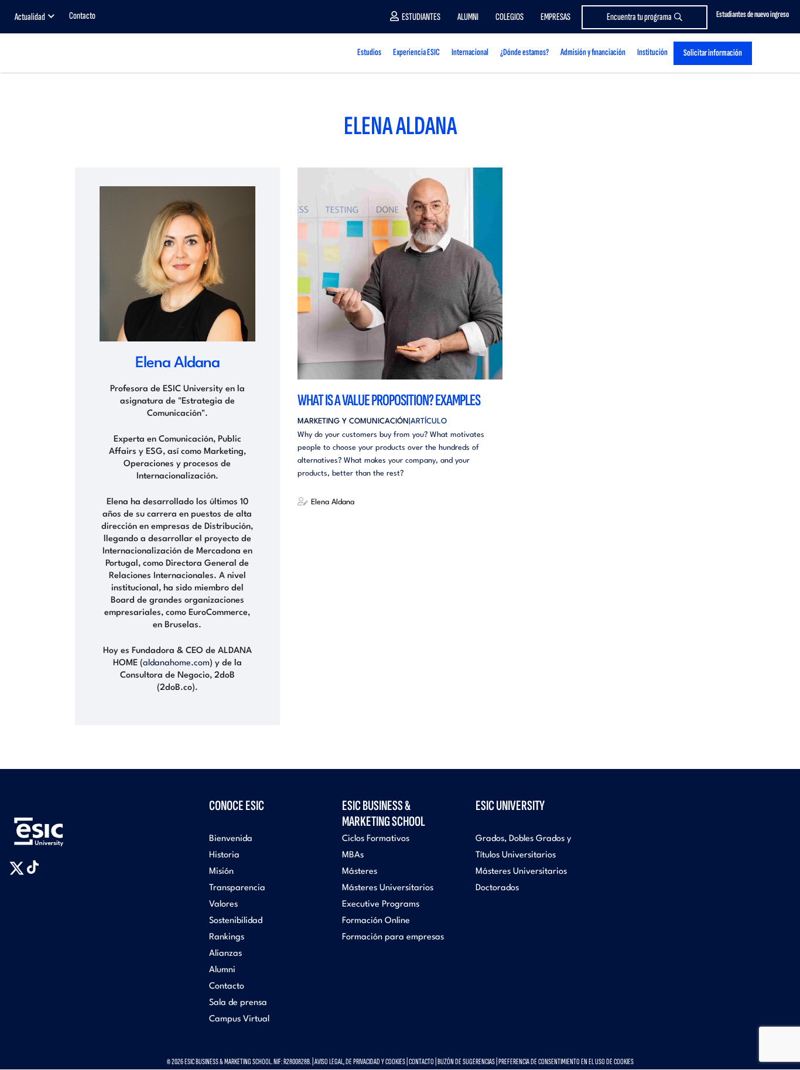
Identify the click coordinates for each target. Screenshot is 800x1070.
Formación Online (376, 921)
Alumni (467, 17)
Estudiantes (421, 17)
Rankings (226, 937)
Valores (223, 904)
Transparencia (237, 888)
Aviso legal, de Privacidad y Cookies (359, 1061)
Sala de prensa (238, 1003)
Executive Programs (380, 904)
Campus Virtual (239, 1019)
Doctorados (497, 888)
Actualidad (30, 17)
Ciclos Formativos (375, 839)
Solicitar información (712, 53)
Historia (224, 855)
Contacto (82, 16)
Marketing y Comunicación (353, 421)
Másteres (359, 871)
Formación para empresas (393, 937)
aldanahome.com (176, 663)
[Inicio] (98, 53)
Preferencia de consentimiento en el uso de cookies (566, 1061)
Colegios (509, 17)
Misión (221, 871)
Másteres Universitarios (387, 888)
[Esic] (55, 825)
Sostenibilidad (235, 921)
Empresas (555, 17)
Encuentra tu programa (639, 17)
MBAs (353, 855)
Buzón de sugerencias (466, 1061)
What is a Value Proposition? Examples (389, 400)
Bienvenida (230, 839)
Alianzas (225, 953)
